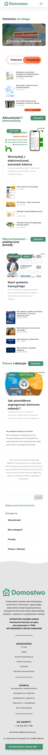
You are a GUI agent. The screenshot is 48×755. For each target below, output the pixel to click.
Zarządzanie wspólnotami (24, 688)
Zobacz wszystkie (33, 110)
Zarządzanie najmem (24, 693)
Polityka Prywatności (24, 671)
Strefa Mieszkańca (24, 657)
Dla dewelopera (24, 708)
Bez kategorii (15, 529)
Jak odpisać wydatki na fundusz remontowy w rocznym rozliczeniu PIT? (29, 314)
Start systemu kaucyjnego (27, 187)
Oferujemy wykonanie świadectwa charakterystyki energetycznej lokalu (27, 74)
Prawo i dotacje (26, 375)
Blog (24, 652)
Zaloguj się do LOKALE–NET (23, 747)
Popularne (32, 59)
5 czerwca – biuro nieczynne (23, 41)
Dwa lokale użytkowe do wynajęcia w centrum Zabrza (27, 102)
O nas (24, 647)
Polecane (16, 59)
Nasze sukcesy (24, 661)
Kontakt (24, 666)
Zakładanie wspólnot (24, 698)
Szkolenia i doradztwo (24, 703)
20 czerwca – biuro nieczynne (28, 202)
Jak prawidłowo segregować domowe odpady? (24, 404)
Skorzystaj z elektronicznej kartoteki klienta (27, 86)
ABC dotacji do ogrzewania (28, 339)
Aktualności (11, 43)
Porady (27, 256)
